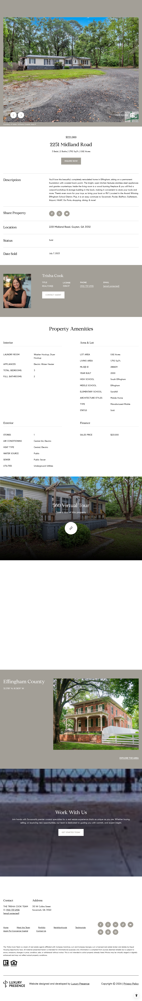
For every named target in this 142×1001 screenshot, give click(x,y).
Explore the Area (129, 758)
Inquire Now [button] (71, 161)
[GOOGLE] (100, 932)
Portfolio (41, 927)
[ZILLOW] (108, 932)
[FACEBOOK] (100, 924)
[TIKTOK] (123, 924)
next (21, 115)
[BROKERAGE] (115, 932)
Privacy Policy (131, 983)
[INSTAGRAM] (108, 924)
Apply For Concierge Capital (15, 931)
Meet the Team (23, 927)
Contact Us (41, 931)
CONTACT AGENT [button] (53, 295)
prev (13, 115)
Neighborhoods (60, 927)
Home (5, 927)
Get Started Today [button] (71, 832)
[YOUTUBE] (130, 924)
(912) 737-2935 (87, 286)
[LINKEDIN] (115, 924)
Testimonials (80, 927)
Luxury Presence (80, 983)
